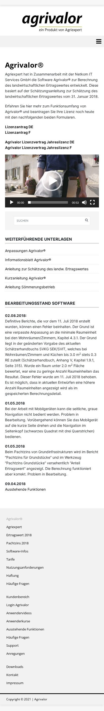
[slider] (48, 202)
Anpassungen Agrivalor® (25, 250)
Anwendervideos (19, 613)
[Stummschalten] (84, 202)
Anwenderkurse (18, 621)
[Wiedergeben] (11, 202)
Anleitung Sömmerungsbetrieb (30, 287)
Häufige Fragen (17, 583)
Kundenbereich (17, 596)
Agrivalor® (14, 518)
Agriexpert (14, 527)
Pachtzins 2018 (17, 543)
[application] (52, 181)
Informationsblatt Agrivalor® (28, 260)
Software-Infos (17, 551)
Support (12, 645)
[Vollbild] (92, 202)
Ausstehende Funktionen (25, 489)
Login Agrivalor (17, 605)
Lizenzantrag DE (19, 127)
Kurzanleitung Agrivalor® (25, 278)
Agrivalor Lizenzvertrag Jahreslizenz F (38, 147)
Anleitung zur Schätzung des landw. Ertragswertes (46, 269)
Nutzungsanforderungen (25, 567)
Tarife (10, 559)
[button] (52, 181)
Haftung (12, 575)
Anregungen (15, 653)
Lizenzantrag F (18, 132)
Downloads (14, 666)
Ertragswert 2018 (19, 535)
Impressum (14, 683)
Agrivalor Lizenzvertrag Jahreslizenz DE (39, 142)
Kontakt (12, 674)
